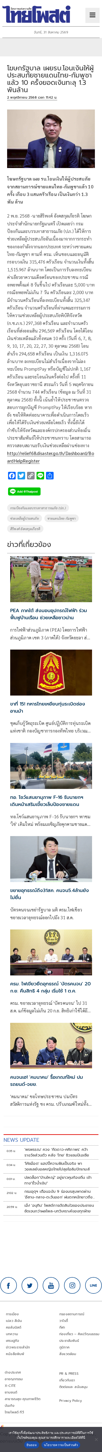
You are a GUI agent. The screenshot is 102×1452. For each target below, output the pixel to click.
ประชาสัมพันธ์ (69, 1340)
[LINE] (93, 1285)
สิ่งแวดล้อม (67, 1354)
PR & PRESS (69, 1373)
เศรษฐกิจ (12, 1340)
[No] (96, 1439)
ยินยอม (32, 1445)
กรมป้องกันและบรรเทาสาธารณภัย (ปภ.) (38, 508)
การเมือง (12, 1314)
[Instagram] (72, 1285)
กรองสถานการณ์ (71, 1314)
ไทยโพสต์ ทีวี (14, 1412)
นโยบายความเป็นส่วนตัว (61, 1445)
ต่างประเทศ (13, 1372)
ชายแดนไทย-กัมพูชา (61, 518)
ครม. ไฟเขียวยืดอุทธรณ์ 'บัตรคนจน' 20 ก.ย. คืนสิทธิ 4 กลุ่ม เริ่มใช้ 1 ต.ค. (50, 987)
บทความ (12, 1334)
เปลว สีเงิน (14, 1320)
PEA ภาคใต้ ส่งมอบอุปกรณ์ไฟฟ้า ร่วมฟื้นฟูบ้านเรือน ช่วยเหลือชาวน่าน (48, 614)
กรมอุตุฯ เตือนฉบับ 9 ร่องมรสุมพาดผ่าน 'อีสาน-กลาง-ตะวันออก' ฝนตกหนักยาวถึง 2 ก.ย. (58, 1194)
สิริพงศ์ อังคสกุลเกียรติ (25, 529)
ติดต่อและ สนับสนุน (73, 1386)
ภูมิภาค (64, 1347)
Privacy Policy (70, 1400)
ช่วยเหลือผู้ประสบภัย (24, 518)
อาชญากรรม (14, 1379)
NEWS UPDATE (21, 1140)
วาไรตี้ (63, 1320)
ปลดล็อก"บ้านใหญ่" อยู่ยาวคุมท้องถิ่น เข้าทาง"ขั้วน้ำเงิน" (58, 1180)
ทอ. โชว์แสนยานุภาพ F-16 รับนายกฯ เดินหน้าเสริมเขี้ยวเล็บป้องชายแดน (46, 801)
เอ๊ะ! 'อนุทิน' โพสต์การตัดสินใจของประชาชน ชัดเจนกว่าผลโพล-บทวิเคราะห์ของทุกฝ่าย (59, 1208)
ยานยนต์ (11, 1392)
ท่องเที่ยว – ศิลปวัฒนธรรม (79, 1334)
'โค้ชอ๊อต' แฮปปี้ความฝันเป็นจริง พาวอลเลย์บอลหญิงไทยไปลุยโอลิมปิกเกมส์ (57, 1166)
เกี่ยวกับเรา (67, 1380)
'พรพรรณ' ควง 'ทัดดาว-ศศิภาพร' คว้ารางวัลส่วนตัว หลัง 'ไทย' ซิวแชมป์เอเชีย (56, 1152)
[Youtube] (51, 1285)
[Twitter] (30, 1285)
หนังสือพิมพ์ (15, 1354)
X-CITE (10, 1385)
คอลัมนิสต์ (13, 1327)
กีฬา (62, 1327)
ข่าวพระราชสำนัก (18, 1347)
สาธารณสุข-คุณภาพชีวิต (22, 1399)
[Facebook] (8, 1285)
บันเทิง (9, 1405)
